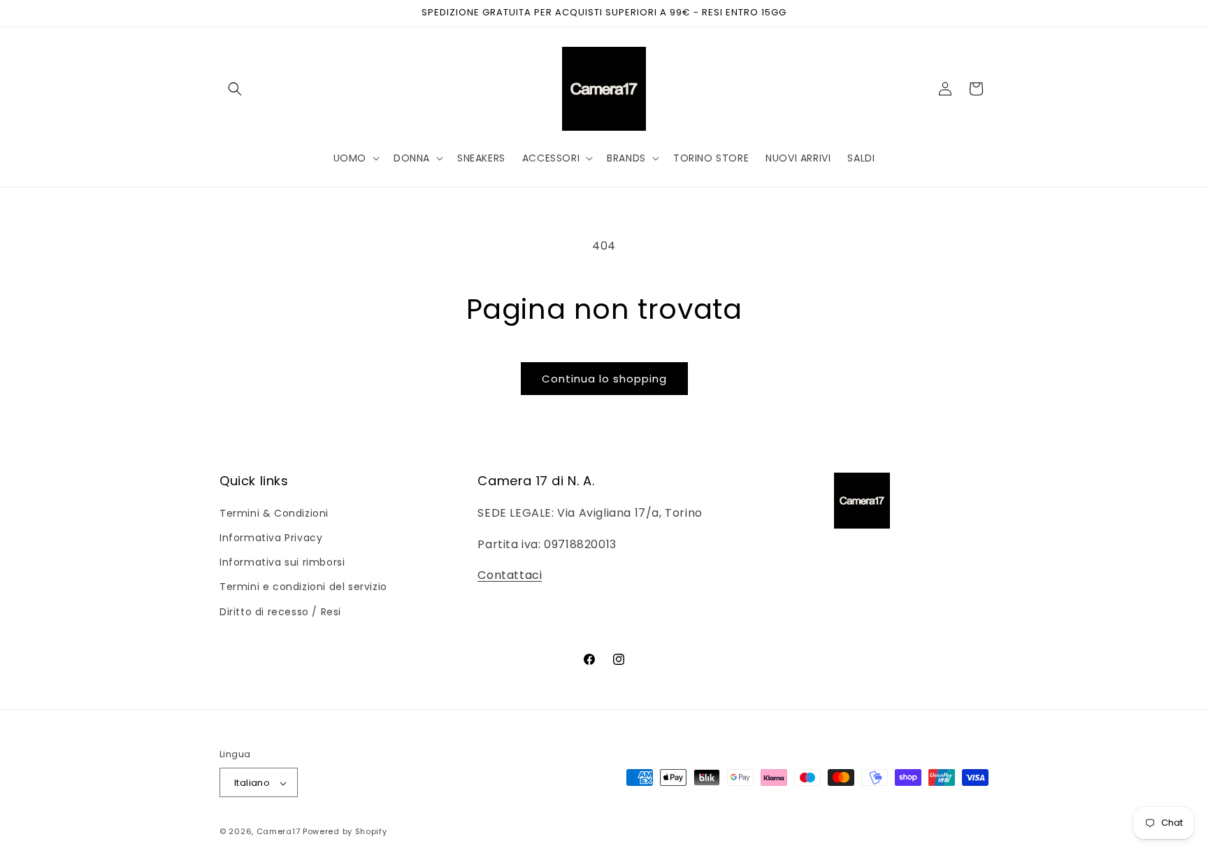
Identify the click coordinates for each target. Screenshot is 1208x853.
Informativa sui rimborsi (282, 562)
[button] (235, 88)
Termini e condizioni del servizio (303, 587)
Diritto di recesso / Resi (280, 611)
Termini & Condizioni (274, 512)
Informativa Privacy (271, 537)
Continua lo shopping (604, 378)
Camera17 (279, 832)
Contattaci (509, 575)
